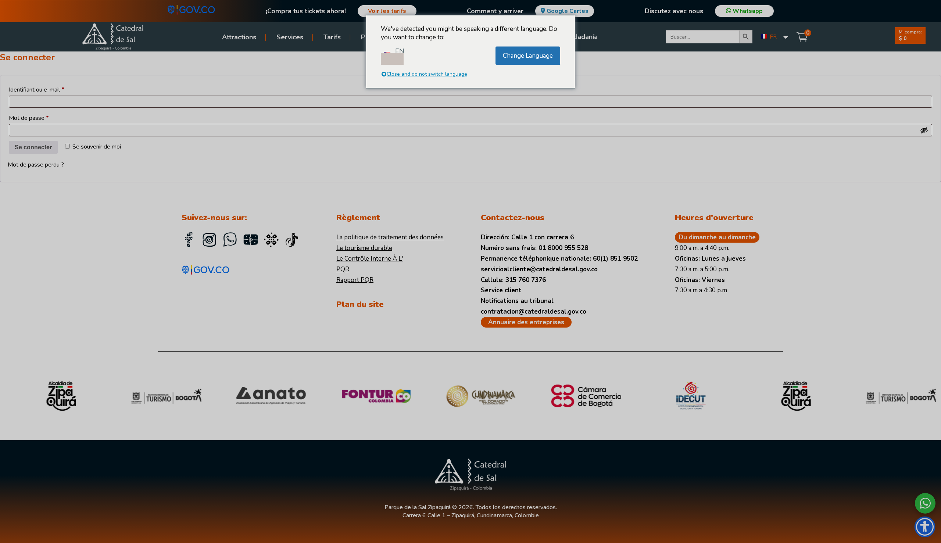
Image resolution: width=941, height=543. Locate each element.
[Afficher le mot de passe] (924, 130)
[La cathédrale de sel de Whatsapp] (230, 240)
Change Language (528, 55)
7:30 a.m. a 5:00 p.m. (702, 269)
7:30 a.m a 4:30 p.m (701, 290)
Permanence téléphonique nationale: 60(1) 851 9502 (559, 258)
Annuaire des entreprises (526, 322)
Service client (501, 290)
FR (772, 36)
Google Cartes (567, 11)
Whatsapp (747, 11)
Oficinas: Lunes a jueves (710, 258)
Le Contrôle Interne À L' (369, 258)
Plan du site (360, 304)
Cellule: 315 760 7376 (513, 280)
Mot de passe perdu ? (36, 165)
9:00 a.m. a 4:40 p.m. (702, 248)
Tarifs (332, 37)
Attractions (239, 37)
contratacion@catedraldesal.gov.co (533, 311)
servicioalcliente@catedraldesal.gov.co (539, 269)
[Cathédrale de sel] (292, 240)
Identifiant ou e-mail (50, 89)
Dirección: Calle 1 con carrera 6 (527, 237)
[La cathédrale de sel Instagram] (209, 240)
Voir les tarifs (387, 11)
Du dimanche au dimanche (717, 237)
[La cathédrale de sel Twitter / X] (271, 240)
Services (289, 37)
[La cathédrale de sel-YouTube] (250, 240)
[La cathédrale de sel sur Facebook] (189, 240)
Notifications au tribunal (517, 301)
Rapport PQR (354, 280)
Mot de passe (43, 118)
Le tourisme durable (364, 248)
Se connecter (33, 147)
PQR (342, 269)
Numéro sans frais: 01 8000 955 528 (534, 248)
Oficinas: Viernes (700, 280)
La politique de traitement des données (390, 237)
